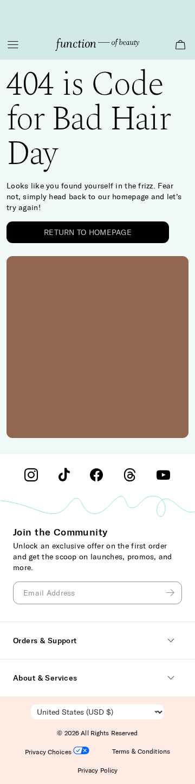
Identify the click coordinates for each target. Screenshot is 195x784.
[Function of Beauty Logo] (97, 45)
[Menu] (13, 45)
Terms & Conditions (141, 751)
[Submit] (171, 593)
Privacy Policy (97, 770)
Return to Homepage (88, 232)
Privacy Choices (49, 752)
